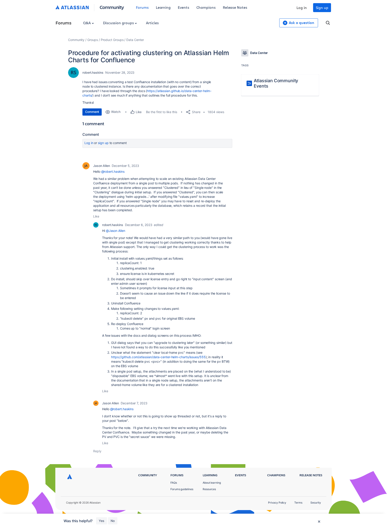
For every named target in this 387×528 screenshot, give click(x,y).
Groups (92, 40)
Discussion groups (119, 22)
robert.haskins (92, 72)
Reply (97, 451)
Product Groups (112, 40)
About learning (212, 482)
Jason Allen (101, 166)
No (113, 521)
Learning (163, 7)
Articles (152, 22)
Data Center (135, 40)
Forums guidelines (181, 489)
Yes (101, 521)
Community (112, 7)
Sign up (322, 7)
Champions (206, 7)
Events (183, 7)
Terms (298, 502)
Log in (302, 7)
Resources (209, 489)
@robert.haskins (113, 171)
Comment (92, 112)
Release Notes (235, 7)
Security (315, 502)
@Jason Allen (115, 231)
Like (96, 216)
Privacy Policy (277, 502)
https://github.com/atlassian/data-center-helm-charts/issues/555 (158, 357)
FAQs (173, 482)
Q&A (87, 22)
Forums (142, 7)
